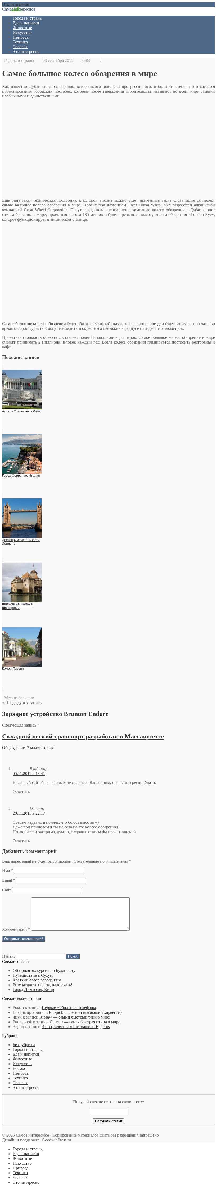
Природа (21, 37)
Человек (20, 46)
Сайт (6, 890)
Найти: (8, 956)
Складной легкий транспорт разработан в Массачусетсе (83, 736)
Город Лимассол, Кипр (33, 989)
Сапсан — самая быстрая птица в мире (85, 1022)
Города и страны (28, 18)
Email (8, 880)
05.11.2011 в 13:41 (29, 773)
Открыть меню (15, 4)
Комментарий (16, 929)
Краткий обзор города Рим (37, 980)
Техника (20, 42)
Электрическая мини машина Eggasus (76, 1026)
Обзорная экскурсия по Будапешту (44, 970)
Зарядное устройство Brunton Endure (55, 713)
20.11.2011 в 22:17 (29, 813)
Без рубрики (24, 1044)
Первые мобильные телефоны (69, 1007)
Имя (7, 870)
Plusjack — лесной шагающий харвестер (85, 1012)
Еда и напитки (26, 23)
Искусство (22, 32)
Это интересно (26, 51)
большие (26, 698)
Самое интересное (18, 9)
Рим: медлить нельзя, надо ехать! (42, 985)
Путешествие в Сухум (33, 975)
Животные (22, 27)
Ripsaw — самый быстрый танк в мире (74, 1017)
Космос (19, 1068)
